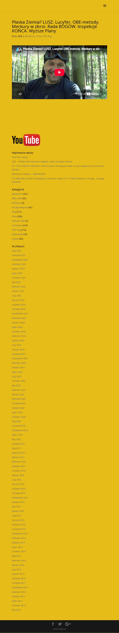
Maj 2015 (16, 506)
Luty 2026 (16, 250)
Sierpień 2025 (18, 268)
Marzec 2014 (18, 565)
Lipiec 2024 (17, 327)
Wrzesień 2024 (19, 318)
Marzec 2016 (18, 475)
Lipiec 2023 (17, 372)
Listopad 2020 (18, 403)
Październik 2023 (20, 358)
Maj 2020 (16, 421)
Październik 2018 (20, 430)
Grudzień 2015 (19, 488)
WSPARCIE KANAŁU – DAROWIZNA (28, 174)
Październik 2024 (20, 313)
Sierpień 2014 (18, 542)
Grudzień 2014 (19, 524)
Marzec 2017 (18, 457)
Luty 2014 (16, 569)
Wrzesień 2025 (19, 264)
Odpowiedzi (17, 234)
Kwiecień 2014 (19, 560)
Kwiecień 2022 (19, 390)
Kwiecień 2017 (19, 452)
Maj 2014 (16, 556)
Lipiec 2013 (17, 600)
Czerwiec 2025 (19, 277)
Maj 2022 (16, 385)
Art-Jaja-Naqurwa (20, 207)
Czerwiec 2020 (19, 416)
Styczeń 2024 (18, 349)
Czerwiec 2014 (19, 551)
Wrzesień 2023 (19, 363)
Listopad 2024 (18, 309)
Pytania (15, 238)
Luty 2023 (16, 376)
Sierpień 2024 (18, 322)
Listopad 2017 (18, 443)
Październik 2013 (20, 587)
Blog (14, 211)
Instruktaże (17, 225)
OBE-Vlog (46, 36)
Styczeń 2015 (18, 520)
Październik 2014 (20, 533)
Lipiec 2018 (17, 434)
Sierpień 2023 (18, 367)
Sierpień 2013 (18, 596)
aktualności (30, 36)
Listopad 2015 (18, 493)
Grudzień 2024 (19, 304)
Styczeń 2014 (18, 573)
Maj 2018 (16, 439)
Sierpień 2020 (18, 407)
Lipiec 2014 (17, 547)
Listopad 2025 (18, 255)
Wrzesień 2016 (19, 461)
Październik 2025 (20, 259)
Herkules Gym (18, 220)
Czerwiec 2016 (19, 470)
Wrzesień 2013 (19, 592)
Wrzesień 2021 (19, 398)
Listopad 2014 (18, 529)
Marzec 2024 (18, 340)
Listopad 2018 (18, 425)
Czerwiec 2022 (19, 380)
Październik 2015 (20, 497)
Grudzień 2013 (19, 578)
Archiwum (16, 202)
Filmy (38, 36)
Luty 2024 (16, 345)
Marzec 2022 (18, 394)
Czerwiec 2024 (19, 331)
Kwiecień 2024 (19, 336)
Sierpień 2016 (18, 466)
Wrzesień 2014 (19, 538)
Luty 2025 (16, 295)
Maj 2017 (16, 448)
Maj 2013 (16, 610)
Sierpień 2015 (18, 502)
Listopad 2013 (18, 583)
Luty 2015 (16, 515)
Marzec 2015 (18, 511)
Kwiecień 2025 (19, 286)
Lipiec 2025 (17, 273)
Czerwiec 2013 (19, 605)
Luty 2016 (16, 479)
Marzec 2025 (18, 291)
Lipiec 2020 (17, 412)
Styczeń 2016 (18, 484)
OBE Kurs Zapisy (20, 157)
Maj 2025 (16, 282)
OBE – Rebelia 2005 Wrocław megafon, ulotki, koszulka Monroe (42, 161)
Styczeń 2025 (18, 300)
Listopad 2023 (18, 354)
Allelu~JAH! (17, 198)
